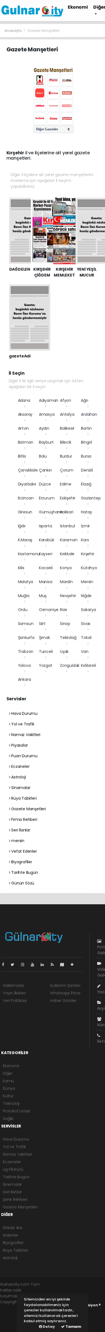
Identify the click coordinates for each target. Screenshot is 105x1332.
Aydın (44, 428)
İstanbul (67, 526)
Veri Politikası (15, 1000)
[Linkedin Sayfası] (44, 964)
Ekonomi (78, 7)
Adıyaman (48, 400)
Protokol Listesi (16, 1111)
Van (84, 651)
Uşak (64, 651)
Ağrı (84, 400)
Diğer (8, 1073)
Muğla (23, 595)
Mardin (66, 582)
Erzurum (47, 498)
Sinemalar (12, 1184)
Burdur (66, 456)
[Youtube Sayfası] (35, 964)
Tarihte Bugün (24, 872)
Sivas (85, 623)
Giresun (25, 512)
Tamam (73, 1326)
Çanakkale (28, 470)
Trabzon (26, 651)
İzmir (85, 526)
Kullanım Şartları (65, 985)
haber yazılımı (13, 1308)
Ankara (24, 679)
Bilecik (65, 442)
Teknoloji (11, 1103)
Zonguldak (70, 665)
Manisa (45, 582)
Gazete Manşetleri (28, 809)
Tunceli (46, 651)
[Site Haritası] (64, 964)
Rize (63, 609)
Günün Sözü (22, 883)
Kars (85, 540)
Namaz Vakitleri (25, 734)
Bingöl (86, 442)
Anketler (10, 1235)
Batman (25, 442)
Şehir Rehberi (15, 1199)
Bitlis (22, 456)
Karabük (46, 540)
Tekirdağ (68, 637)
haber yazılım (12, 1319)
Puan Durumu (24, 756)
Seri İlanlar (20, 830)
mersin (17, 840)
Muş (42, 595)
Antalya (67, 414)
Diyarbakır (27, 484)
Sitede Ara (12, 1227)
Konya (66, 568)
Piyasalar (19, 745)
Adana (24, 400)
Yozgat (45, 665)
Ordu (22, 609)
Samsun (26, 623)
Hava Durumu (24, 713)
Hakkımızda (13, 985)
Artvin (23, 428)
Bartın (86, 428)
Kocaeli (46, 568)
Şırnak (44, 637)
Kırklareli (88, 665)
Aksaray (25, 414)
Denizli (87, 470)
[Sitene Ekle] (74, 964)
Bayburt (46, 442)
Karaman (69, 540)
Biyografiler (21, 862)
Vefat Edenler (23, 851)
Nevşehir (68, 595)
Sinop (65, 623)
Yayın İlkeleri (14, 993)
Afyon (65, 400)
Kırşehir (87, 554)
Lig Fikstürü (13, 1169)
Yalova (24, 665)
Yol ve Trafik (22, 724)
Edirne (65, 484)
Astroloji (18, 777)
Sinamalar (20, 787)
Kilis (21, 568)
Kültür (8, 1096)
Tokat (86, 637)
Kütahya (89, 568)
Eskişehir (67, 498)
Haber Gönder (63, 1000)
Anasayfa (13, 30)
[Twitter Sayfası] (15, 964)
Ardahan (89, 414)
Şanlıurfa (26, 637)
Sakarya (88, 609)
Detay (48, 1326)
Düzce (45, 484)
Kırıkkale (67, 554)
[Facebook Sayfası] (5, 964)
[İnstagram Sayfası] (25, 964)
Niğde (86, 595)
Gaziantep (91, 498)
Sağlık (8, 1118)
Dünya (9, 1088)
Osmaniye (49, 609)
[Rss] (54, 964)
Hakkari (66, 512)
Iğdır (22, 526)
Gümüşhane (51, 512)
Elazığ (86, 484)
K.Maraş (25, 540)
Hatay (86, 512)
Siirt (42, 623)
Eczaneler (19, 766)
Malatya (25, 582)
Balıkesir (67, 428)
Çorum (66, 470)
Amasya (47, 414)
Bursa (86, 456)
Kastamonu (29, 554)
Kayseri (45, 554)
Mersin (87, 582)
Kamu (8, 1081)
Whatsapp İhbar (65, 993)
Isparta (45, 526)
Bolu (43, 456)
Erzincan (26, 498)
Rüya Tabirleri (23, 798)
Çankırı (45, 470)
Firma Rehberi (23, 819)
